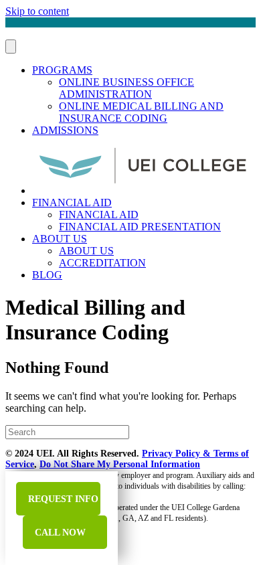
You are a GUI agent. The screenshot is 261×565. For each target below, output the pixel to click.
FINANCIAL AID (72, 202)
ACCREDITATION (102, 262)
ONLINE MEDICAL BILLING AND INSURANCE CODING (141, 112)
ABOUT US (59, 238)
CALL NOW (59, 533)
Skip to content (37, 11)
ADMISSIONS (65, 130)
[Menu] (10, 46)
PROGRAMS (62, 70)
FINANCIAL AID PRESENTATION (140, 226)
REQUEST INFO (61, 499)
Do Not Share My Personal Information (119, 464)
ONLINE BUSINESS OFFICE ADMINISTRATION (126, 88)
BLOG (47, 274)
